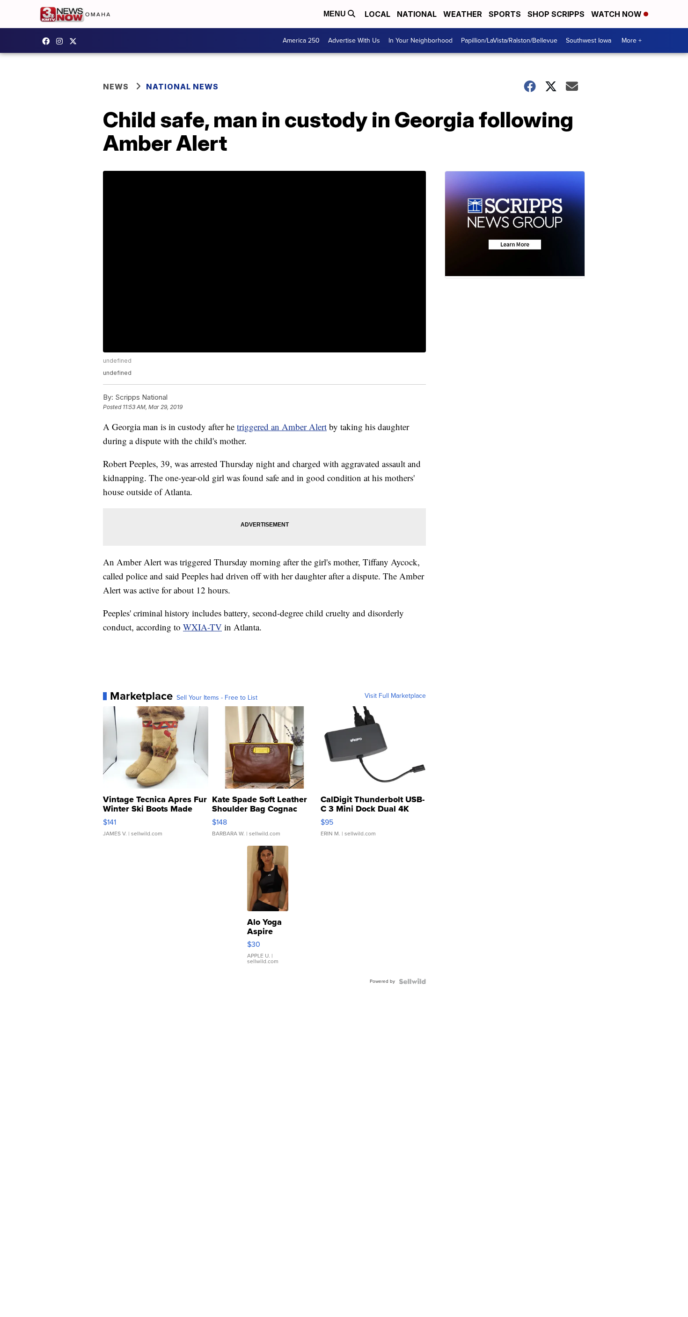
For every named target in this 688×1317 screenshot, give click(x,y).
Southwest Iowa (588, 40)
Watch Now (617, 14)
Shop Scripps (556, 14)
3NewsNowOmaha (75, 41)
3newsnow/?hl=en (61, 41)
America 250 (301, 40)
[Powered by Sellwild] (412, 981)
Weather (462, 14)
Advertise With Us (354, 40)
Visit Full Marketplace (395, 696)
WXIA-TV (202, 627)
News (116, 86)
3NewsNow (48, 41)
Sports (505, 14)
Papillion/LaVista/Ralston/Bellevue (509, 40)
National (417, 14)
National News (182, 86)
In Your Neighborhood (420, 40)
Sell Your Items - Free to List (216, 698)
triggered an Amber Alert (282, 426)
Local (377, 14)
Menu (335, 14)
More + (632, 40)
